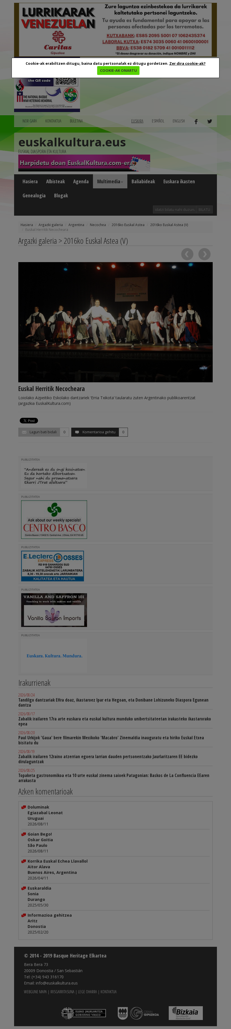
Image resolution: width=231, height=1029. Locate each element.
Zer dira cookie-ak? (187, 63)
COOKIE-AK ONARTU (118, 70)
